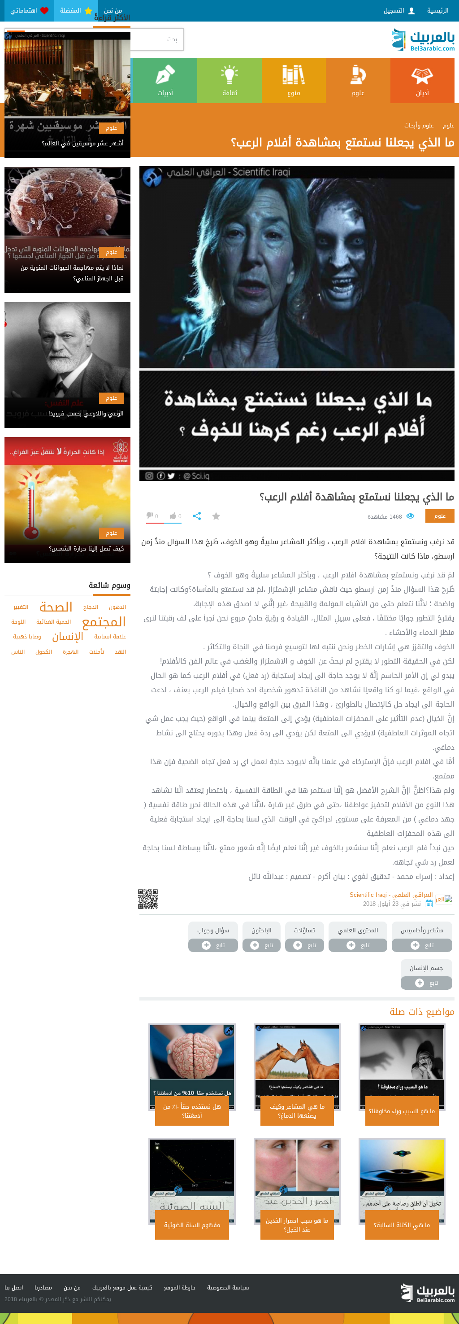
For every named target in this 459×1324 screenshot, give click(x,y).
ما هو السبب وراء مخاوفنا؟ (402, 1111)
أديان (422, 93)
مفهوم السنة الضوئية (192, 1225)
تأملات (96, 652)
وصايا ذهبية (27, 637)
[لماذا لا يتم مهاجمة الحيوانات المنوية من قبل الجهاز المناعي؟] (67, 265)
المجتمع (104, 622)
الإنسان (67, 636)
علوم (357, 93)
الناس (18, 652)
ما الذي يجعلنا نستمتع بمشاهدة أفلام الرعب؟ (357, 497)
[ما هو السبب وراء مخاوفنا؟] (402, 1066)
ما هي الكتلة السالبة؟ (402, 1225)
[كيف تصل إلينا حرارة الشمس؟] (67, 541)
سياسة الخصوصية (228, 1287)
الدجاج (90, 607)
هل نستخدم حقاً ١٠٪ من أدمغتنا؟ (192, 1111)
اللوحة (18, 622)
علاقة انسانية (110, 637)
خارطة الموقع (179, 1287)
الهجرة (70, 652)
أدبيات (165, 93)
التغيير (20, 607)
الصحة (56, 607)
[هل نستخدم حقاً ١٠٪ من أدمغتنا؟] (191, 1066)
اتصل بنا (13, 1287)
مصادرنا (43, 1287)
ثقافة (229, 93)
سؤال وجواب (213, 930)
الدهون (117, 607)
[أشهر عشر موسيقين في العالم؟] (67, 136)
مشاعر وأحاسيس (422, 930)
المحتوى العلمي (358, 930)
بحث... (169, 39)
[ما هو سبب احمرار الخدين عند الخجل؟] (297, 1181)
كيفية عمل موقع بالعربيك (122, 1287)
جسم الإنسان (426, 968)
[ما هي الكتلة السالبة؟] (402, 1181)
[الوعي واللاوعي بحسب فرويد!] (67, 406)
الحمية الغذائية (53, 622)
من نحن (72, 1287)
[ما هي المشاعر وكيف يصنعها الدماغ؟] (297, 1066)
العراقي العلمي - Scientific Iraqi (391, 894)
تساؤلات (304, 930)
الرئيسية (438, 10)
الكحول (43, 652)
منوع (293, 93)
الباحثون (261, 930)
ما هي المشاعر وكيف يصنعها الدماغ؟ (297, 1111)
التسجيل (395, 10)
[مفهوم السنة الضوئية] (191, 1181)
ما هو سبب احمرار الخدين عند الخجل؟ (297, 1225)
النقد (120, 652)
